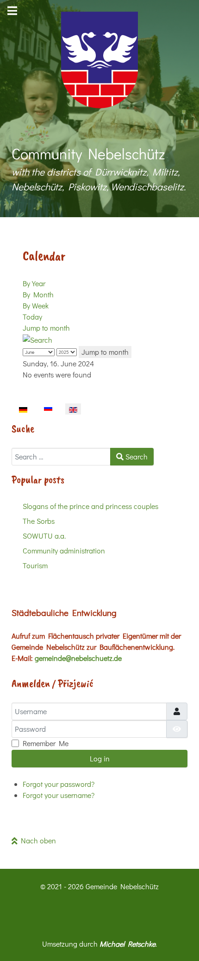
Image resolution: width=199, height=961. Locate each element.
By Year (34, 283)
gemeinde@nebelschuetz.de (78, 658)
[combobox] (61, 456)
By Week (36, 305)
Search (136, 456)
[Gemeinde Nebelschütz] (99, 60)
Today (32, 316)
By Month (38, 294)
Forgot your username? (58, 795)
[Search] (37, 339)
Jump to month (46, 328)
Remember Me (45, 743)
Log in (100, 758)
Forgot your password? (58, 784)
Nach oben (37, 840)
